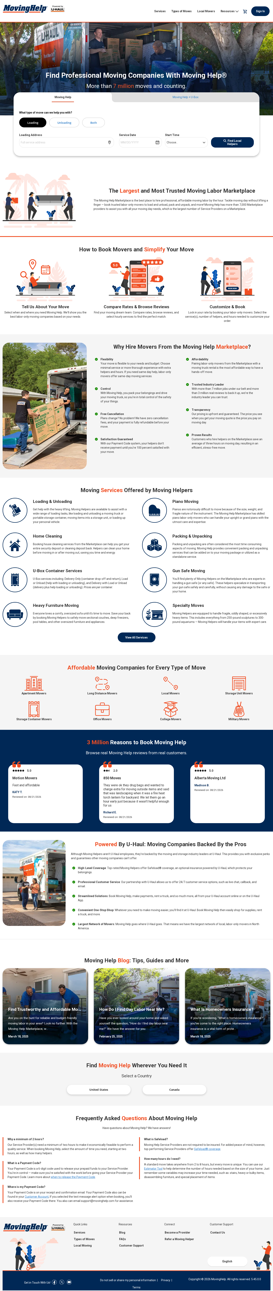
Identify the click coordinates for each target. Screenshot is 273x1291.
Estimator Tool (153, 1168)
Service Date (127, 135)
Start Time (172, 135)
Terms (136, 1287)
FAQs (122, 1239)
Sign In (260, 11)
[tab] (63, 97)
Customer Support (131, 1245)
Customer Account (37, 1196)
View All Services (136, 637)
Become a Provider (177, 1232)
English (227, 1261)
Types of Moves (181, 11)
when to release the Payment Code (73, 1177)
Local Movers (206, 11)
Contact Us (217, 1232)
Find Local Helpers (234, 142)
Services (159, 11)
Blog (122, 1232)
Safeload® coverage (207, 1149)
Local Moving (83, 1245)
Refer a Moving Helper (179, 1239)
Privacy (165, 1280)
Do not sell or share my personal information (128, 1280)
